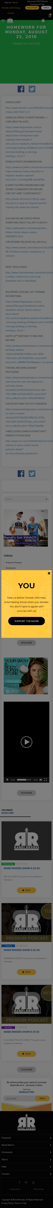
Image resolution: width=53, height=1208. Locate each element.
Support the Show (27, 621)
